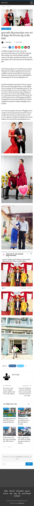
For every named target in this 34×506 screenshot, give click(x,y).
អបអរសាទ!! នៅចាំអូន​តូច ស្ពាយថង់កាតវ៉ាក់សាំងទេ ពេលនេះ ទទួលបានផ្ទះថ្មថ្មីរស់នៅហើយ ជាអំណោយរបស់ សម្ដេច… (24, 391)
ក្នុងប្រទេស (27, 491)
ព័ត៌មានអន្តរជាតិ (20, 491)
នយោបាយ (5, 493)
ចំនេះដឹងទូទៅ (17, 496)
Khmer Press (4, 2)
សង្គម (11, 493)
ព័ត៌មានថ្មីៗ (8, 28)
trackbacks (19, 456)
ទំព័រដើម (6, 491)
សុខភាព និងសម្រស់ (26, 493)
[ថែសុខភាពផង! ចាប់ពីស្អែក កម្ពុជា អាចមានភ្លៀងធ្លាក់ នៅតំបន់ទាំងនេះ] (9, 431)
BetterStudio (21, 503)
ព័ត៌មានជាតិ (12, 491)
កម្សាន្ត (3, 28)
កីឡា (19, 493)
